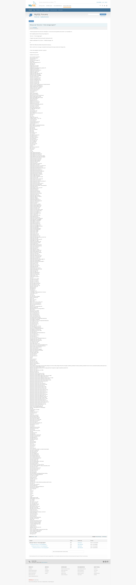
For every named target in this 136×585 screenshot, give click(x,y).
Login (103, 2)
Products (31, 567)
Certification (47, 570)
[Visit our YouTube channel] (106, 5)
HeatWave (30, 568)
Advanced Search (103, 15)
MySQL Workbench (64, 574)
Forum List (36, 17)
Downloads (49, 5)
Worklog (37, 10)
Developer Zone (67, 5)
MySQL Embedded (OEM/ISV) (33, 576)
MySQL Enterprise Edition (33, 570)
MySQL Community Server (65, 568)
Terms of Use (40, 581)
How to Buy (96, 570)
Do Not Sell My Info (34, 581)
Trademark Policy (44, 581)
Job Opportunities (97, 573)
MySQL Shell (63, 571)
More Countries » (44, 562)
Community (60, 10)
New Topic (31, 21)
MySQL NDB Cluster (64, 570)
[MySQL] (32, 4)
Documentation (58, 5)
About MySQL (97, 567)
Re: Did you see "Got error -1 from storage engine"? (39, 544)
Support (46, 573)
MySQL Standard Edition (32, 571)
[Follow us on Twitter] (105, 562)
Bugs (34, 10)
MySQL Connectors (81, 573)
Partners (95, 571)
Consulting (46, 571)
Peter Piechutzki (80, 544)
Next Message (104, 536)
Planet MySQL (46, 10)
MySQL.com (42, 5)
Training (46, 568)
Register (106, 2)
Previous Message (98, 536)
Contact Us (95, 568)
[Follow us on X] (102, 5)
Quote (36, 536)
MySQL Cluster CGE (32, 574)
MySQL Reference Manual (82, 568)
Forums (30, 10)
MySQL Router (63, 573)
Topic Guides (80, 574)
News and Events (53, 10)
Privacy (30, 581)
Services (47, 567)
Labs (42, 10)
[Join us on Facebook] (100, 5)
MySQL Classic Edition (32, 573)
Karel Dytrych (80, 542)
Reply (33, 536)
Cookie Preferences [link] (51, 581)
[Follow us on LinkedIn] (104, 5)
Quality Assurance (45, 17)
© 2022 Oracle (36, 579)
